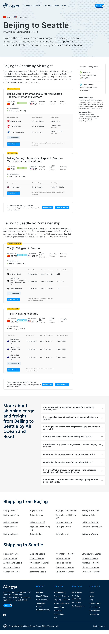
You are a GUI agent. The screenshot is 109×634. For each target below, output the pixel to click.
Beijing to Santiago (90, 522)
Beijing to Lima (36, 515)
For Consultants (78, 606)
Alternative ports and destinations (89, 116)
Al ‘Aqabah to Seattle (12, 563)
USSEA (35, 256)
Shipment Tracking (61, 596)
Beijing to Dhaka (10, 522)
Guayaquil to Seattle (65, 567)
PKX (13, 169)
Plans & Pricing (42, 596)
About (92, 592)
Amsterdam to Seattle (39, 563)
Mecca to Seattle (11, 554)
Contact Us (94, 614)
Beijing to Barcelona (91, 510)
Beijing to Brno (36, 510)
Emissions (58, 610)
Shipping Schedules (62, 600)
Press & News (95, 603)
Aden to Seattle (10, 558)
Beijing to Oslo (88, 515)
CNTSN (14, 256)
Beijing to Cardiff (37, 522)
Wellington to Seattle (65, 554)
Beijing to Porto (10, 527)
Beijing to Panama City (92, 527)
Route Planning (60, 592)
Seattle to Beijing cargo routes (88, 119)
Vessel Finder (59, 607)
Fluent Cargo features (85, 121)
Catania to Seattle (90, 558)
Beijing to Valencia (64, 522)
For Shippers (77, 592)
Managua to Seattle (91, 563)
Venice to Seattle (37, 567)
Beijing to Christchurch (66, 510)
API (55, 618)
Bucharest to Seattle (91, 572)
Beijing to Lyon (62, 534)
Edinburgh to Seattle (65, 572)
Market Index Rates (62, 603)
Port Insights (59, 614)
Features (39, 592)
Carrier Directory (43, 610)
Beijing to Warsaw (90, 534)
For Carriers (76, 602)
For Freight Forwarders (76, 597)
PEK (12, 104)
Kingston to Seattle (90, 567)
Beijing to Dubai (10, 510)
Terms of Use (41, 626)
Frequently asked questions (87, 114)
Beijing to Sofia (36, 534)
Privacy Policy (54, 626)
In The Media (95, 607)
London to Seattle (11, 572)
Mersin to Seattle (37, 554)
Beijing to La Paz (63, 527)
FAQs (92, 596)
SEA (35, 104)
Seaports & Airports (40, 604)
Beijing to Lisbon (10, 534)
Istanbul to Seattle (38, 572)
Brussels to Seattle (11, 567)
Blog (91, 600)
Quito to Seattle (37, 558)
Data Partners (41, 600)
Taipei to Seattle (63, 558)
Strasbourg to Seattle (91, 554)
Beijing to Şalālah (11, 515)
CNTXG (14, 321)
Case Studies (95, 610)
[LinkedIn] (4, 615)
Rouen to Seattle (63, 563)
